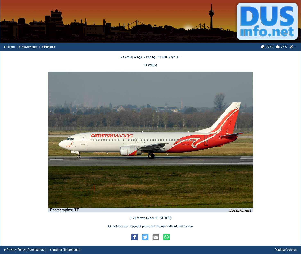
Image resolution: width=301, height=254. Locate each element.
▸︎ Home (9, 47)
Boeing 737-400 (156, 57)
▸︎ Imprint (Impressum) (65, 250)
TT (145, 65)
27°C (276, 47)
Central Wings (132, 57)
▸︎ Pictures (48, 47)
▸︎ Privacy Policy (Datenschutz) (25, 250)
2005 (152, 65)
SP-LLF (175, 57)
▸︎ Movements (28, 47)
